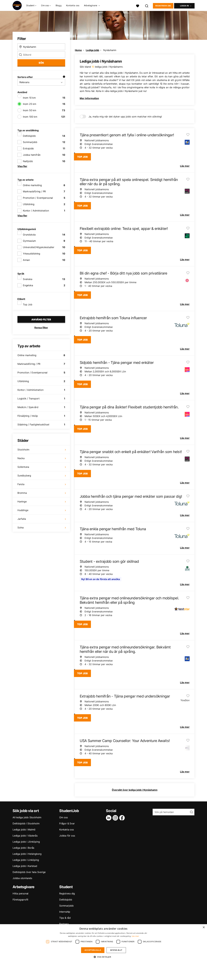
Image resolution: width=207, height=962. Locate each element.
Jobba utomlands (22, 878)
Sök (41, 62)
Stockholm (23, 449)
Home (78, 50)
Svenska (27, 279)
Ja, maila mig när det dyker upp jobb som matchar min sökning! (125, 116)
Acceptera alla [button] (93, 950)
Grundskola (29, 234)
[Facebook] (122, 818)
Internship (64, 911)
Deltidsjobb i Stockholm (26, 823)
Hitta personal (20, 893)
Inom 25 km (29, 103)
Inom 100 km (30, 116)
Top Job (27, 304)
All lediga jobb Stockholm (27, 817)
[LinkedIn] (109, 818)
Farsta (20, 484)
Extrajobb (28, 148)
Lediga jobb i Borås (23, 847)
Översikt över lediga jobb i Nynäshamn (134, 789)
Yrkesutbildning (31, 253)
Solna (20, 527)
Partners (64, 923)
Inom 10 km (29, 97)
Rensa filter (41, 327)
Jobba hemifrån (31, 154)
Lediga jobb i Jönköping (26, 841)
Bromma (22, 492)
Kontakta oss (72, 5)
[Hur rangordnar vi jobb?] (64, 77)
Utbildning (28, 204)
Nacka (21, 458)
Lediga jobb (92, 50)
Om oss (63, 817)
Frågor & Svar (67, 823)
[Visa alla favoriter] (137, 5)
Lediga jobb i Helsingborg (27, 853)
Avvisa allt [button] (116, 950)
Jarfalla (21, 518)
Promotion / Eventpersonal (38, 197)
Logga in (184, 6)
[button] (103, 956)
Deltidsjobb (29, 135)
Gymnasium (29, 240)
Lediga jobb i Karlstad (25, 866)
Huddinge (22, 510)
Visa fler (22, 166)
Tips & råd (65, 917)
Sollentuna (23, 466)
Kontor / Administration (36, 210)
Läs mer (135, 936)
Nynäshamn (109, 50)
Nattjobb (28, 161)
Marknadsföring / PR (34, 191)
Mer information (89, 98)
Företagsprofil (20, 899)
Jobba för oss (67, 835)
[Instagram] (116, 818)
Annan (26, 259)
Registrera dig (163, 6)
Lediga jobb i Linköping (26, 859)
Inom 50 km (29, 110)
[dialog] (103, 943)
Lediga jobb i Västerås (25, 835)
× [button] (203, 927)
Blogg (59, 5)
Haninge (22, 501)
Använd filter (41, 319)
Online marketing (32, 185)
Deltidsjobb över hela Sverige (29, 872)
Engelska (28, 285)
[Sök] (146, 5)
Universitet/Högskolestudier (38, 247)
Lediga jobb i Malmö (24, 829)
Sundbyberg (24, 475)
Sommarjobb (30, 142)
